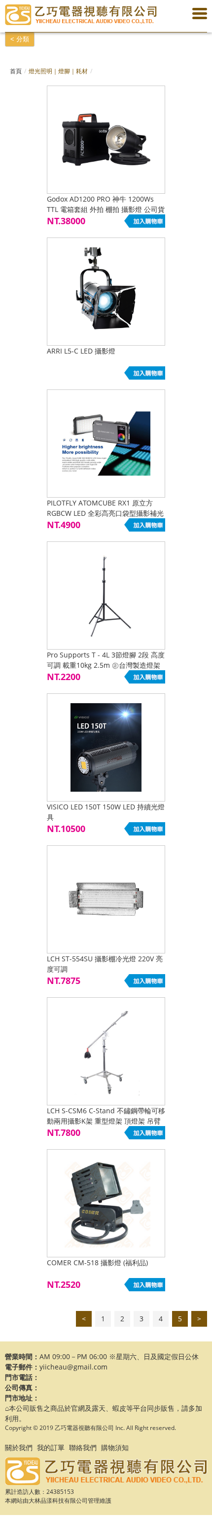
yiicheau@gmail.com (73, 1366)
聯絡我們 (83, 1447)
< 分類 (19, 39)
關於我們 (19, 1447)
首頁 (16, 71)
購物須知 (115, 1447)
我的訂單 (51, 1447)
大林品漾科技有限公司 (58, 1500)
